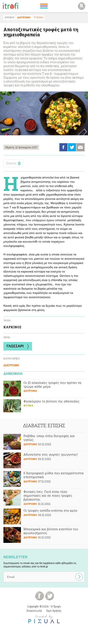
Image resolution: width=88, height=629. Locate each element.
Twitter (72, 147)
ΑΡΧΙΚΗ (9, 17)
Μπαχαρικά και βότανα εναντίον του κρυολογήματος (44, 535)
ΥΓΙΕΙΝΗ (38, 17)
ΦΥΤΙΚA (28, 405)
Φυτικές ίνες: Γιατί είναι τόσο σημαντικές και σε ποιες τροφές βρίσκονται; (44, 497)
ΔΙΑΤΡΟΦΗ (24, 17)
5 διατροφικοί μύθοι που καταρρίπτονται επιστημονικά (44, 479)
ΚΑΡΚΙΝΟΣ (12, 327)
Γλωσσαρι (15, 346)
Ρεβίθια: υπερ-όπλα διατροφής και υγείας (44, 442)
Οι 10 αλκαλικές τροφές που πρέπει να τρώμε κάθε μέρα (44, 388)
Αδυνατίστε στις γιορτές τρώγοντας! (44, 460)
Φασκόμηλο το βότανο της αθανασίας (44, 407)
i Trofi (11, 6)
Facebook (63, 147)
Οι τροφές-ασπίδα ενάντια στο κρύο (44, 516)
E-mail (80, 147)
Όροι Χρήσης (54, 610)
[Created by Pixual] (44, 619)
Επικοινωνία (34, 610)
